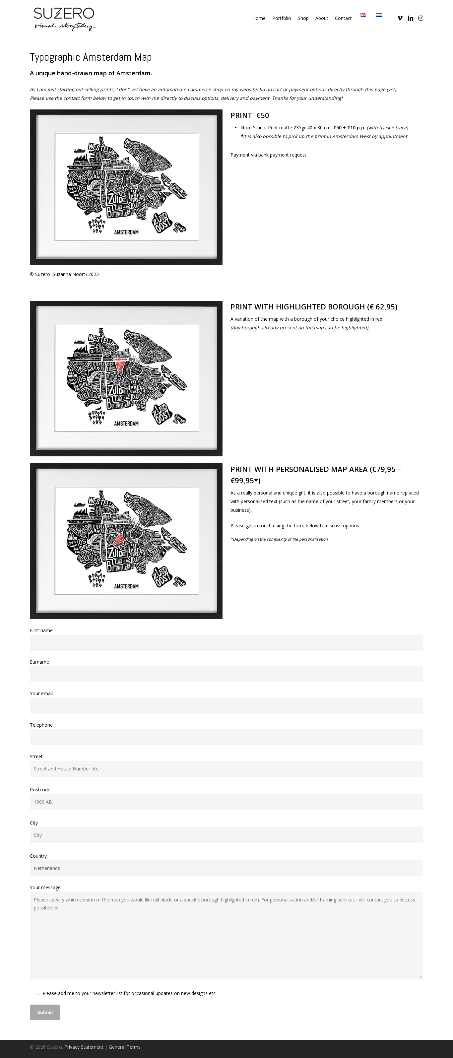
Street (36, 756)
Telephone (41, 725)
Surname (39, 662)
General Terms (125, 1047)
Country (38, 856)
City (34, 823)
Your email (41, 693)
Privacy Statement (83, 1047)
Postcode (40, 789)
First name (41, 630)
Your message (45, 887)
